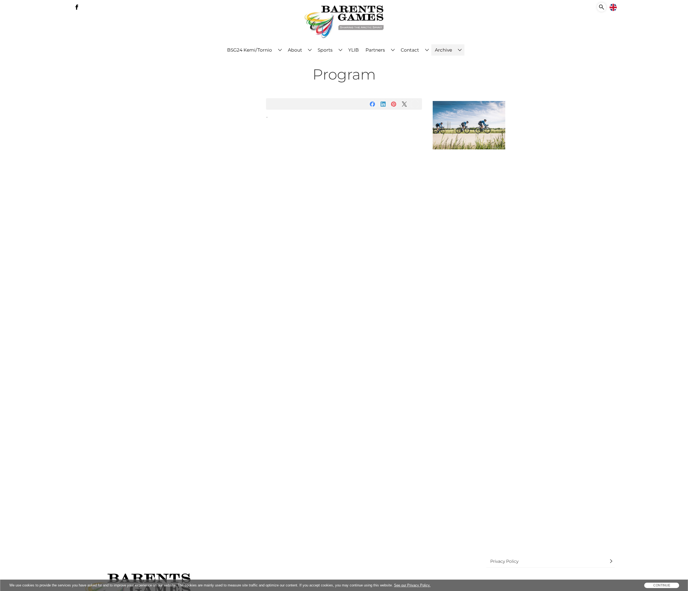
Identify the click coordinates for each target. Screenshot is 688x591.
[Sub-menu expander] (280, 50)
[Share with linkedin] (383, 104)
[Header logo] (344, 22)
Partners (375, 50)
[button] (601, 7)
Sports (325, 50)
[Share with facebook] (372, 104)
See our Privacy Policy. (412, 585)
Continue (661, 585)
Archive (443, 50)
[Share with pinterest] (393, 104)
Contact (410, 50)
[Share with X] (404, 104)
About (295, 50)
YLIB (353, 50)
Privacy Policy (504, 561)
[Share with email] (414, 104)
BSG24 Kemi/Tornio (249, 50)
